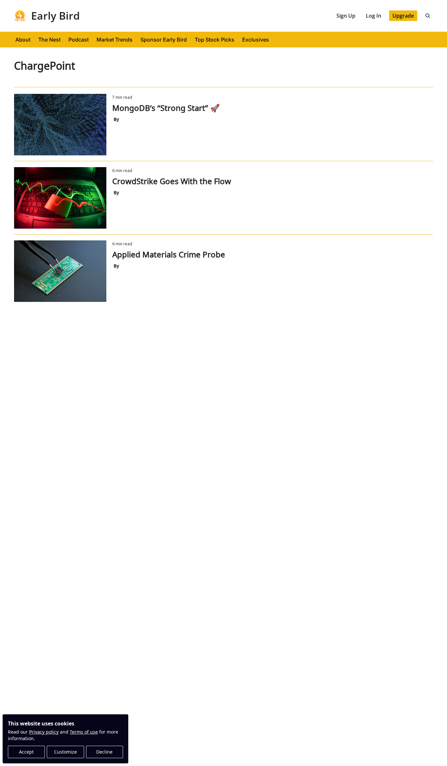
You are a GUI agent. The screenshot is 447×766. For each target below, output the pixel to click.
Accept (26, 752)
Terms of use (84, 732)
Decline (104, 752)
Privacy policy (44, 732)
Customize (65, 752)
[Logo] (20, 16)
